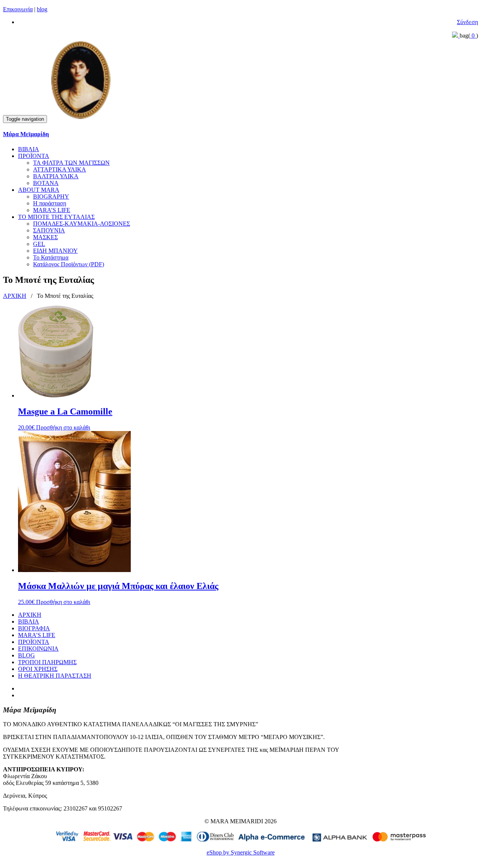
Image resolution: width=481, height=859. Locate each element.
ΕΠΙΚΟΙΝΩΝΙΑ (38, 648)
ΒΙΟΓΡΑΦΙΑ (34, 628)
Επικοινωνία (18, 9)
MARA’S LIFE (51, 210)
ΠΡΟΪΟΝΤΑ (33, 156)
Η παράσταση (49, 203)
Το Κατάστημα (50, 257)
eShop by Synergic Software (241, 852)
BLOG (26, 655)
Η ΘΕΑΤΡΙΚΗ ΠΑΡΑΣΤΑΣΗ (54, 675)
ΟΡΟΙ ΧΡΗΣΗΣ (37, 669)
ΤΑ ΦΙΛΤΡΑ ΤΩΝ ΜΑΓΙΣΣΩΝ (71, 162)
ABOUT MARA (38, 190)
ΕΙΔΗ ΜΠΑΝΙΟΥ (55, 250)
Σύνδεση (467, 22)
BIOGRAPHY (51, 196)
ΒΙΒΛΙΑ (28, 149)
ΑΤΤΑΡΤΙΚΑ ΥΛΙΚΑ (59, 169)
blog (42, 9)
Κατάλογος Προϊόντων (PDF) (68, 264)
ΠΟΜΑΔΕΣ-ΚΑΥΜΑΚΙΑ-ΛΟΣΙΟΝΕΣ (81, 223)
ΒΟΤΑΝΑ (46, 183)
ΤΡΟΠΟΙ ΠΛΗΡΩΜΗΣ (47, 662)
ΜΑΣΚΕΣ (45, 237)
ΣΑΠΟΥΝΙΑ (49, 230)
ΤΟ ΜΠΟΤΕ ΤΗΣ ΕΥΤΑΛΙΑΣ (56, 217)
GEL (39, 244)
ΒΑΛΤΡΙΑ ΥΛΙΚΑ (56, 176)
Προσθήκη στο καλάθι (63, 427)
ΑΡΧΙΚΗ (14, 296)
